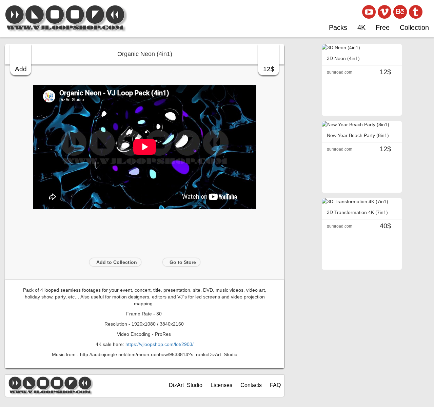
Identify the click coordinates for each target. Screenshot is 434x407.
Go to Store (183, 262)
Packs (338, 27)
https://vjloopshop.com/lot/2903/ (159, 344)
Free (383, 27)
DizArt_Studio (185, 385)
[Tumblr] (415, 12)
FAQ (275, 385)
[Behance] (400, 12)
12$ (268, 69)
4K (361, 27)
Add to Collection (116, 262)
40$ (385, 226)
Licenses (221, 385)
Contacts (251, 385)
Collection (414, 27)
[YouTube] (369, 12)
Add (21, 69)
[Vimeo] (384, 12)
